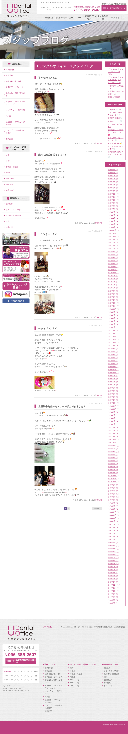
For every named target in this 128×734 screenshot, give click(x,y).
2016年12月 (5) (113, 512)
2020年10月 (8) (113, 373)
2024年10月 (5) (113, 236)
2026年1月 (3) (113, 191)
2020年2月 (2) (113, 397)
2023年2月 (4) (113, 297)
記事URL (98, 143)
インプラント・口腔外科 (15, 110)
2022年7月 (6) (113, 318)
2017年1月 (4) (113, 509)
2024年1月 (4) (113, 264)
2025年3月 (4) (113, 221)
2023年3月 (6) (113, 294)
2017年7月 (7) (113, 491)
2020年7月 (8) (113, 382)
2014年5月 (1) (113, 603)
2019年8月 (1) (113, 415)
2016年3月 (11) (113, 539)
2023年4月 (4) (113, 291)
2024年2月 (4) (113, 261)
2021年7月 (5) (113, 352)
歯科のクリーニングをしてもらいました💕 (116, 132)
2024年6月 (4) (113, 248)
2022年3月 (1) (113, 327)
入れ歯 (8, 116)
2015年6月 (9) (113, 567)
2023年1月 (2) (113, 300)
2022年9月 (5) (113, 312)
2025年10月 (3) (113, 200)
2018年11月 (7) (113, 442)
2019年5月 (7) (113, 424)
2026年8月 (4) (113, 170)
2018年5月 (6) (113, 461)
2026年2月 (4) (113, 188)
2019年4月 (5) (113, 427)
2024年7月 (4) (113, 245)
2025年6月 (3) (113, 212)
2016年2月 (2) (113, 543)
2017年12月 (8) (113, 476)
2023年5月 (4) (113, 288)
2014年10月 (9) (113, 591)
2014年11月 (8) (113, 588)
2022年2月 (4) (113, 330)
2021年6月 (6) (113, 355)
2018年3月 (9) (113, 467)
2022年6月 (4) (113, 321)
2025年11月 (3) (113, 197)
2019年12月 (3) (113, 403)
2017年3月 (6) (113, 503)
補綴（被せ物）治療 (14, 81)
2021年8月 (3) (113, 349)
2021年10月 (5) (113, 342)
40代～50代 (10, 184)
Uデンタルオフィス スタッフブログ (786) (116, 71)
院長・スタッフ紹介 (14, 210)
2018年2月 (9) (113, 470)
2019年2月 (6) (113, 433)
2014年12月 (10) (114, 585)
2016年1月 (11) (113, 546)
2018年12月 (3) (113, 439)
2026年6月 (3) (113, 176)
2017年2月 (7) (113, 506)
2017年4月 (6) (113, 500)
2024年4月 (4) (113, 255)
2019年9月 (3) (113, 412)
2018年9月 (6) (113, 449)
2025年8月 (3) (113, 206)
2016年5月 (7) (113, 533)
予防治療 (9, 139)
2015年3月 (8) (113, 576)
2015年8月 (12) (113, 561)
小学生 (8, 161)
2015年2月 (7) (113, 579)
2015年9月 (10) (113, 558)
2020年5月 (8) (113, 388)
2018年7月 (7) (113, 455)
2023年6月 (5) (113, 285)
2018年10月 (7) (113, 446)
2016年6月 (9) (113, 530)
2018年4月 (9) (113, 464)
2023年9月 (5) (113, 276)
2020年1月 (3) (113, 400)
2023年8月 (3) (113, 279)
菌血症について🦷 (115, 121)
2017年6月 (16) (113, 494)
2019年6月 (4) (113, 421)
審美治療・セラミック (14, 87)
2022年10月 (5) (113, 309)
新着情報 (107, 683)
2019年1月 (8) (113, 436)
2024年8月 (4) (113, 242)
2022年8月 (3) (113, 315)
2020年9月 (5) (113, 376)
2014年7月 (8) (113, 600)
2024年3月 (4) (113, 258)
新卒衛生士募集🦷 (115, 118)
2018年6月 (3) (113, 458)
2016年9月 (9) (113, 521)
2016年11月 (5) (113, 515)
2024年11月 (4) (113, 233)
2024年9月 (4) (113, 239)
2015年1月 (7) (113, 582)
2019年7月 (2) (113, 418)
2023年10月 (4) (113, 273)
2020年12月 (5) (113, 367)
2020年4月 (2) (113, 391)
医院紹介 (9, 204)
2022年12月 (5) (113, 303)
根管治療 (9, 75)
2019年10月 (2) (113, 409)
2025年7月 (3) (113, 209)
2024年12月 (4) (113, 230)
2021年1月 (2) (113, 364)
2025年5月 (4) (113, 215)
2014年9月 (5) (113, 594)
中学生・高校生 (12, 167)
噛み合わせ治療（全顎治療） (15, 94)
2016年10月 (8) (113, 518)
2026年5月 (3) (113, 179)
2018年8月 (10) (113, 452)
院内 (7, 221)
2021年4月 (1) (113, 361)
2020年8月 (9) (113, 379)
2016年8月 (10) (113, 524)
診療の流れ (10, 227)
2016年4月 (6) (113, 536)
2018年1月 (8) (113, 473)
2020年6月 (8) (113, 385)
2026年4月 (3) (113, 182)
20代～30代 (10, 179)
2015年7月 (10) (113, 564)
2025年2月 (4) (113, 224)
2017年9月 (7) (113, 485)
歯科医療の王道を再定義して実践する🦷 (116, 154)
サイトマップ (109, 686)
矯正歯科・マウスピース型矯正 (15, 123)
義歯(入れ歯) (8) (114, 97)
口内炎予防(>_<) (114, 110)
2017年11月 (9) (113, 479)
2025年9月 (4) (113, 203)
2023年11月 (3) (113, 270)
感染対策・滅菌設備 (14, 216)
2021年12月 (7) (113, 336)
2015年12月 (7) (113, 549)
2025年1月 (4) (113, 227)
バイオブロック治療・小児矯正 (15, 131)
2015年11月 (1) (113, 552)
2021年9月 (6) (113, 345)
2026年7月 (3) (113, 173)
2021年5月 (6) (113, 358)
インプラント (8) (114, 83)
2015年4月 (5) (113, 573)
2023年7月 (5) (113, 282)
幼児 (7, 155)
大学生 (8, 173)
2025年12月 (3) (113, 194)
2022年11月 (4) (113, 306)
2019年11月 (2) (113, 406)
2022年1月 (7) (113, 333)
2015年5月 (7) (113, 570)
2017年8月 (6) (113, 488)
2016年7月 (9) (113, 527)
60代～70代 (10, 190)
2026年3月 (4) (113, 185)
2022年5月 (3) (113, 324)
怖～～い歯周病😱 (115, 143)
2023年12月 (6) (113, 267)
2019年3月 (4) (113, 430)
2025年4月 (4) (113, 218)
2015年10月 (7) (113, 555)
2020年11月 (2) (113, 370)
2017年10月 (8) (113, 482)
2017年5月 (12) (113, 497)
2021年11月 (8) (113, 339)
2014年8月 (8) (113, 597)
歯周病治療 (10, 70)
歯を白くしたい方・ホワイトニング (15, 103)
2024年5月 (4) (113, 252)
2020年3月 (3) (113, 394)
